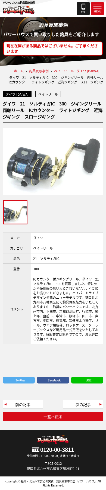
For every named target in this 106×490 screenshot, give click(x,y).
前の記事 (22, 404)
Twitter (20, 380)
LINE (88, 380)
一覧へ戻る (53, 416)
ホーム (19, 71)
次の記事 (83, 404)
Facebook (54, 380)
